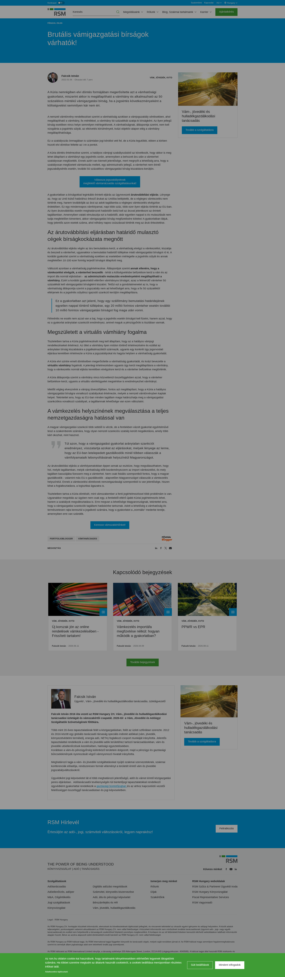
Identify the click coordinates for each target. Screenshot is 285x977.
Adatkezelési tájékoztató (56, 971)
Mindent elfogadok (230, 964)
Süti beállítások (200, 964)
